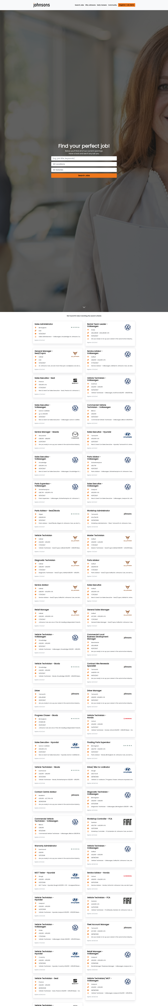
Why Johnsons (90, 5)
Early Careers (102, 5)
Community (112, 5)
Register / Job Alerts (126, 5)
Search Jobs (79, 5)
